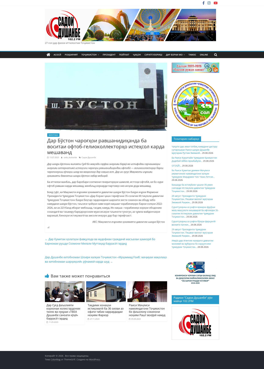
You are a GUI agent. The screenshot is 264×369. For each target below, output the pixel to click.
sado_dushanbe (70, 157)
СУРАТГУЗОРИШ (153, 54)
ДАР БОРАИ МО (174, 54)
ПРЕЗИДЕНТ (109, 54)
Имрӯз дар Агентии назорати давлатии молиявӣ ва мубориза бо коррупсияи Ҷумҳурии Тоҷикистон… (192, 243)
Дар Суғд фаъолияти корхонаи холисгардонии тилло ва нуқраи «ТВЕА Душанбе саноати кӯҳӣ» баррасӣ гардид (63, 311)
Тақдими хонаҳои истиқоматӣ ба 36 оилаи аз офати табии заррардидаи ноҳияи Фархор (106, 310)
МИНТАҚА (53, 135)
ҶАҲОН (137, 54)
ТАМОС (192, 54)
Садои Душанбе (89, 157)
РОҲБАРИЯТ (71, 54)
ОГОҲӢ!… (177, 165)
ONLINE (204, 54)
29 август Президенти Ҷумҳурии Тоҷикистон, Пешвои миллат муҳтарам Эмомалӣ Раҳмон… (192, 199)
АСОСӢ (57, 54)
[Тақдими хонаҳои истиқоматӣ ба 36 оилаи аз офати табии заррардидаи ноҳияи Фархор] (106, 283)
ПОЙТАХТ (124, 54)
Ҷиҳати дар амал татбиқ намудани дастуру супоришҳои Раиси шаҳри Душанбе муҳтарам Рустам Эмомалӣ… (194, 149)
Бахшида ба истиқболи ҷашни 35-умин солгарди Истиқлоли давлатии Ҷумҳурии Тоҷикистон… (193, 188)
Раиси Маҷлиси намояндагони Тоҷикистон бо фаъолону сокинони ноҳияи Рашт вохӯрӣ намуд (147, 310)
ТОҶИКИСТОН (89, 54)
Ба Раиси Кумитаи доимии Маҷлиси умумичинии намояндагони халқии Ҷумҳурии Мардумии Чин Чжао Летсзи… (193, 173)
